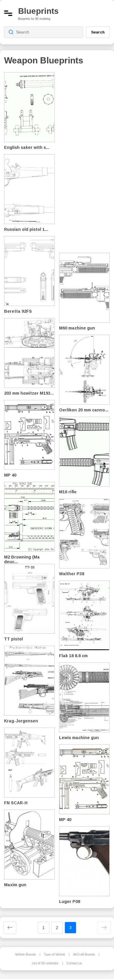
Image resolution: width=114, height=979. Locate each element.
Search (98, 32)
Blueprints (38, 11)
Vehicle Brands (25, 954)
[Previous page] (10, 927)
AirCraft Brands (84, 954)
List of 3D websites (45, 963)
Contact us (74, 963)
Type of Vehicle (54, 954)
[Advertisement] (86, 158)
